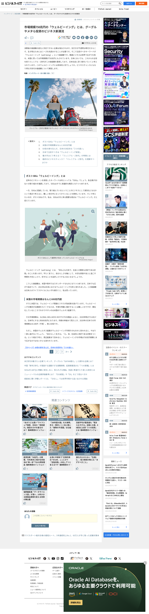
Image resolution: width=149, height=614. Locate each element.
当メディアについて (36, 593)
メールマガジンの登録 (37, 570)
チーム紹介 (56, 570)
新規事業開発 (31, 391)
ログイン (129, 3)
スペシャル (39, 9)
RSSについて (34, 586)
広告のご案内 (56, 574)
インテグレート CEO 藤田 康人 (39, 73)
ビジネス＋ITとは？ (31, 4)
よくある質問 (34, 574)
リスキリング (69, 9)
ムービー (54, 9)
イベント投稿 (56, 577)
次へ (67, 351)
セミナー (24, 9)
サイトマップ (34, 577)
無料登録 (141, 3)
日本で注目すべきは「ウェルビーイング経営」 (62, 152)
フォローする (36, 43)
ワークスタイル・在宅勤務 (73, 391)
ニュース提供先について (38, 589)
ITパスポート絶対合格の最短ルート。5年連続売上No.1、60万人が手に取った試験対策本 (62, 535)
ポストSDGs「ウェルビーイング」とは (59, 141)
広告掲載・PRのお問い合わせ (115, 535)
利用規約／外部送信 (36, 583)
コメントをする (40, 526)
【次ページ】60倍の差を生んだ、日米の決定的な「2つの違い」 (49, 347)
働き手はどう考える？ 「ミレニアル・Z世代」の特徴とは (67, 155)
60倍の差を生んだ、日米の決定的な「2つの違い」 (64, 148)
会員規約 (33, 580)
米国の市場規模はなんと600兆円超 (57, 145)
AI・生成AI (86, 9)
